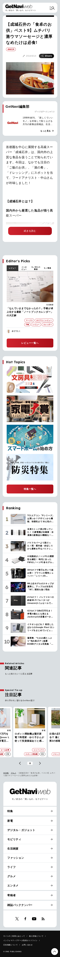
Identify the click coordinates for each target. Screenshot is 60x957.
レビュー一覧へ (30, 343)
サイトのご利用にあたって (14, 936)
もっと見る (47, 130)
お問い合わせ (27, 945)
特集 (10, 811)
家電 (9, 730)
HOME (6, 773)
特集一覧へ (30, 489)
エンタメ (12, 885)
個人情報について (36, 936)
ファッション (40, 730)
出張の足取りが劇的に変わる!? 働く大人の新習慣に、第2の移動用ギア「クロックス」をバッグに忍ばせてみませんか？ (30, 737)
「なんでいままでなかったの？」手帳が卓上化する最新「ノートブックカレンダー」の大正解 (30, 312)
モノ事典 (47, 268)
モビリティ (14, 839)
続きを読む (30, 231)
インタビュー (24, 268)
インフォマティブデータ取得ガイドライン (20, 940)
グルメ (13, 773)
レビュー (12, 268)
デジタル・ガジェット (21, 830)
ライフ (11, 867)
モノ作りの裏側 (35, 268)
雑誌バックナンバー (19, 905)
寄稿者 (11, 895)
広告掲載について (10, 945)
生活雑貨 (49, 305)
